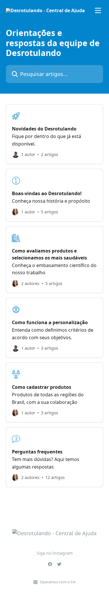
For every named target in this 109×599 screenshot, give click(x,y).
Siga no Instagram (55, 553)
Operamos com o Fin (58, 582)
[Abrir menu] (98, 10)
